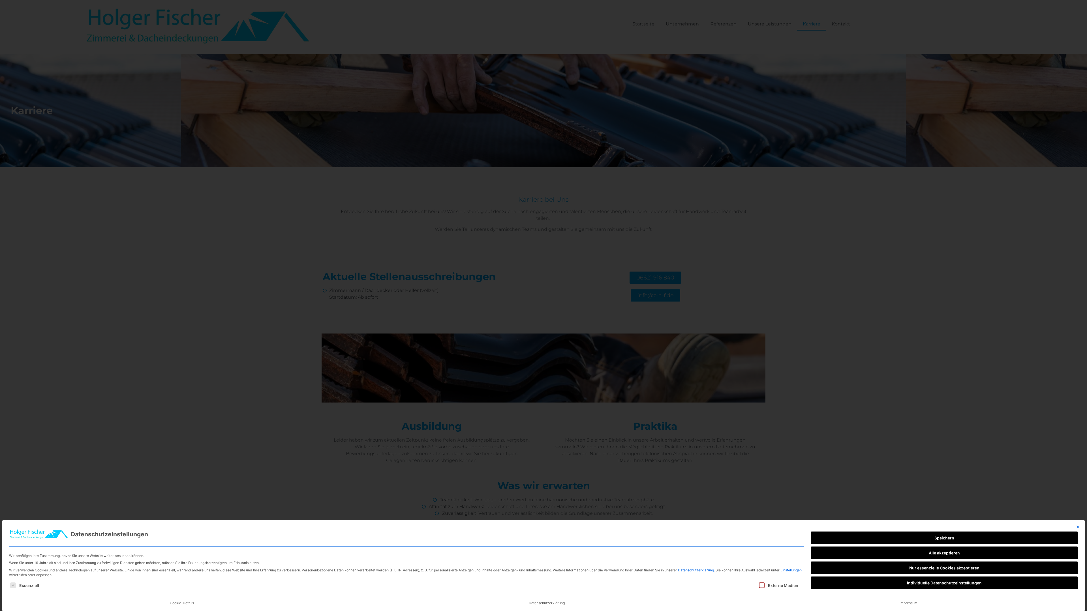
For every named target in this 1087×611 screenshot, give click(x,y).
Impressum (908, 603)
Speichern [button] (944, 537)
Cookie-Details (182, 603)
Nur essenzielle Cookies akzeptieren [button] (944, 567)
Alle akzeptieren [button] (944, 552)
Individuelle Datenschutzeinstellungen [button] (944, 582)
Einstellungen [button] (791, 570)
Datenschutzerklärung (696, 570)
